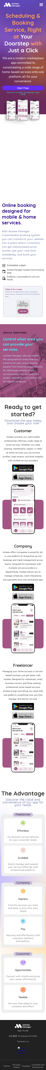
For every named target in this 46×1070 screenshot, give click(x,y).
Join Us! (23, 311)
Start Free (23, 88)
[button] (41, 4)
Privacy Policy (17, 1066)
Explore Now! (11, 387)
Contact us (23, 1041)
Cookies (26, 1066)
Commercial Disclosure (38, 1066)
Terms (6, 1066)
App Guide (23, 1030)
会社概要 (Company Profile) (23, 1036)
